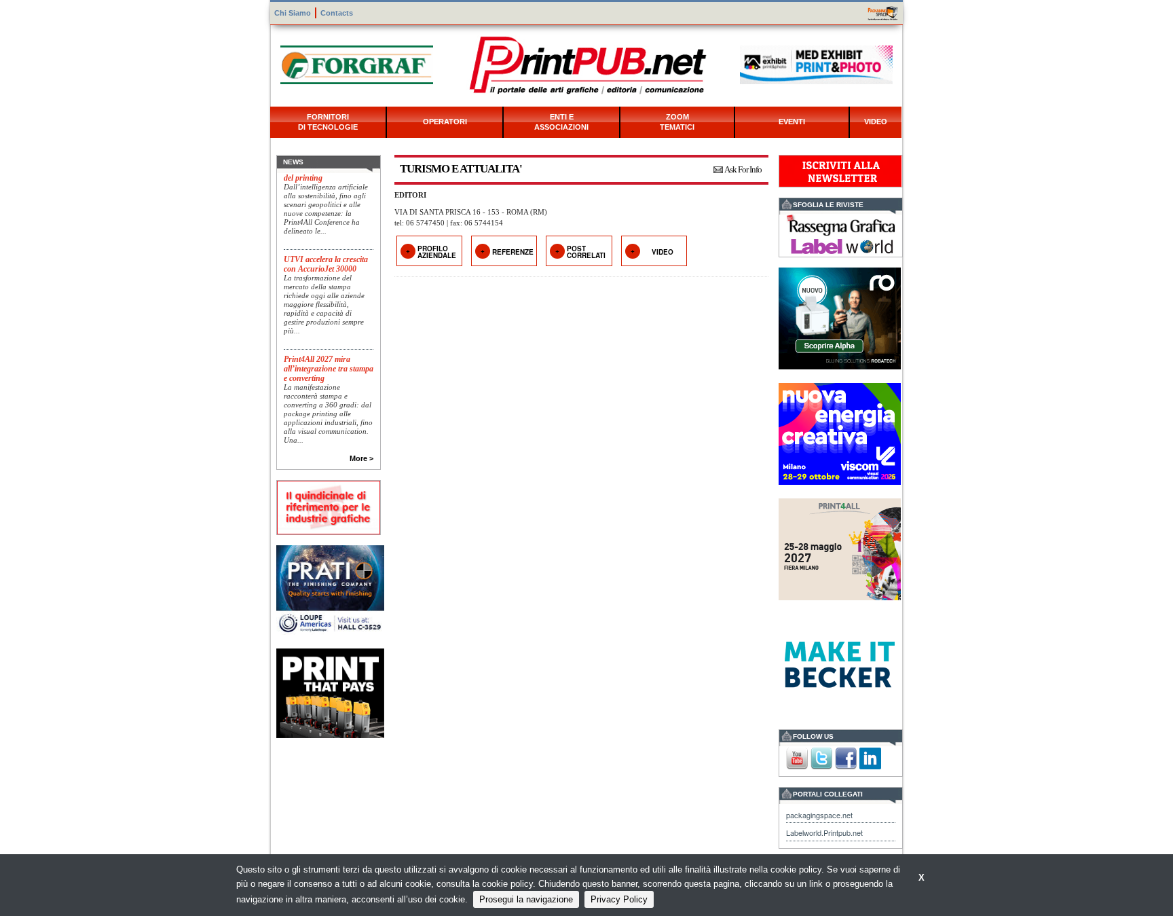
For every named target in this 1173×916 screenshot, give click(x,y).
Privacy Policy (619, 899)
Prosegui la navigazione (526, 899)
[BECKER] (840, 663)
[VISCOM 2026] (840, 432)
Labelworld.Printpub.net (824, 832)
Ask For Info (743, 169)
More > (361, 458)
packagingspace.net (819, 814)
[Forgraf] (356, 63)
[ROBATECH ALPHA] (840, 317)
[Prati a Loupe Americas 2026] (330, 588)
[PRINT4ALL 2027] (840, 547)
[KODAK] (330, 692)
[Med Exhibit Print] (816, 63)
